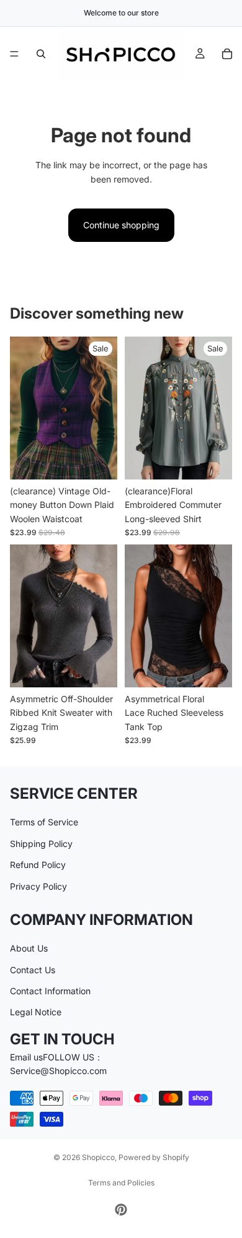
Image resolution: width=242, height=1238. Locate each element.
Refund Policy (38, 864)
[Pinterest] (121, 1209)
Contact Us (32, 969)
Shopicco (98, 1157)
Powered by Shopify (154, 1157)
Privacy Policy (38, 885)
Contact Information (50, 991)
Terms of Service (44, 822)
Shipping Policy (41, 843)
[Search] (41, 53)
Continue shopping (121, 225)
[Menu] (14, 54)
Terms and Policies (121, 1182)
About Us (29, 948)
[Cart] (227, 53)
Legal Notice (35, 1012)
